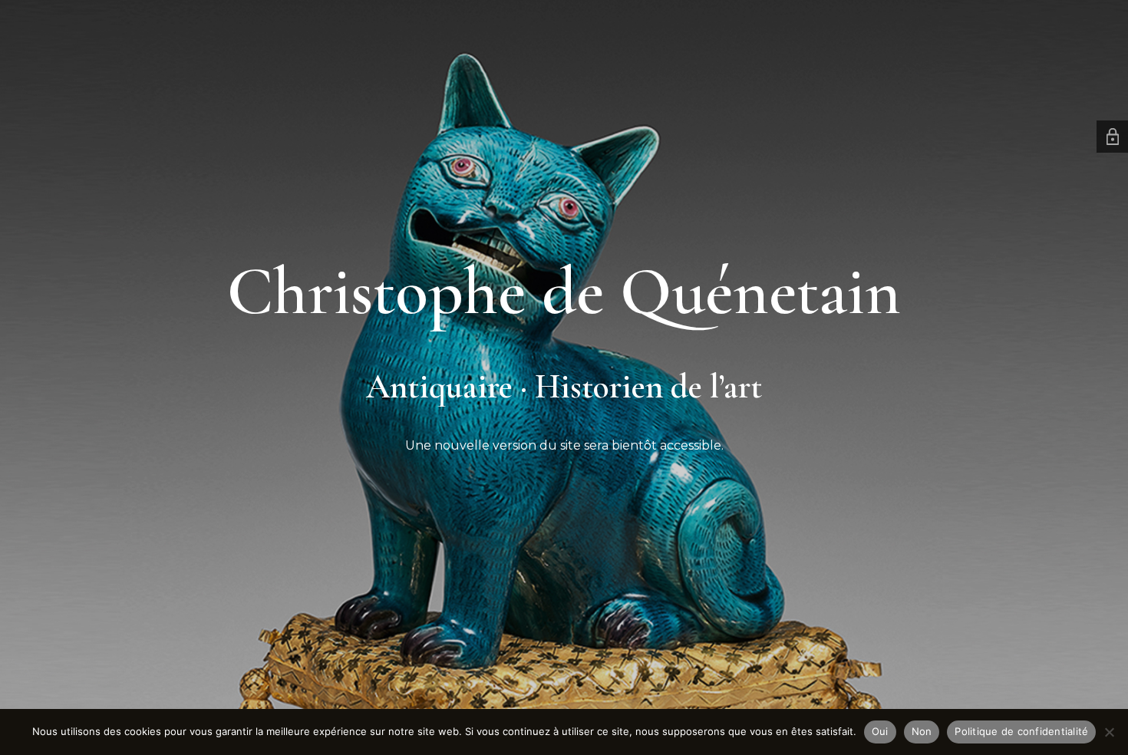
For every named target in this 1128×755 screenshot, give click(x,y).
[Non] (1108, 732)
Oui (880, 731)
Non (922, 731)
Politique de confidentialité (1021, 731)
